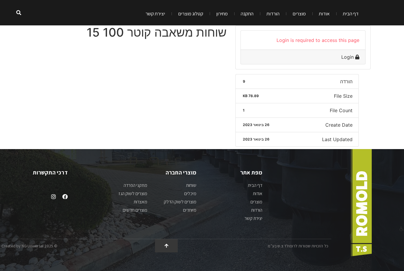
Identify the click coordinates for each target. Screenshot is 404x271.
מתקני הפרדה (135, 185)
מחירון (222, 13)
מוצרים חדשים (135, 210)
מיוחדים (189, 210)
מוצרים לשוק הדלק (180, 202)
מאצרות (140, 202)
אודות (324, 13)
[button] (19, 13)
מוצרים (299, 13)
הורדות (272, 13)
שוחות (191, 185)
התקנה (247, 13)
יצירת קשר (155, 13)
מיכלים (190, 193)
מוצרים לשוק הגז (133, 193)
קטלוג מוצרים (190, 13)
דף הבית (350, 13)
